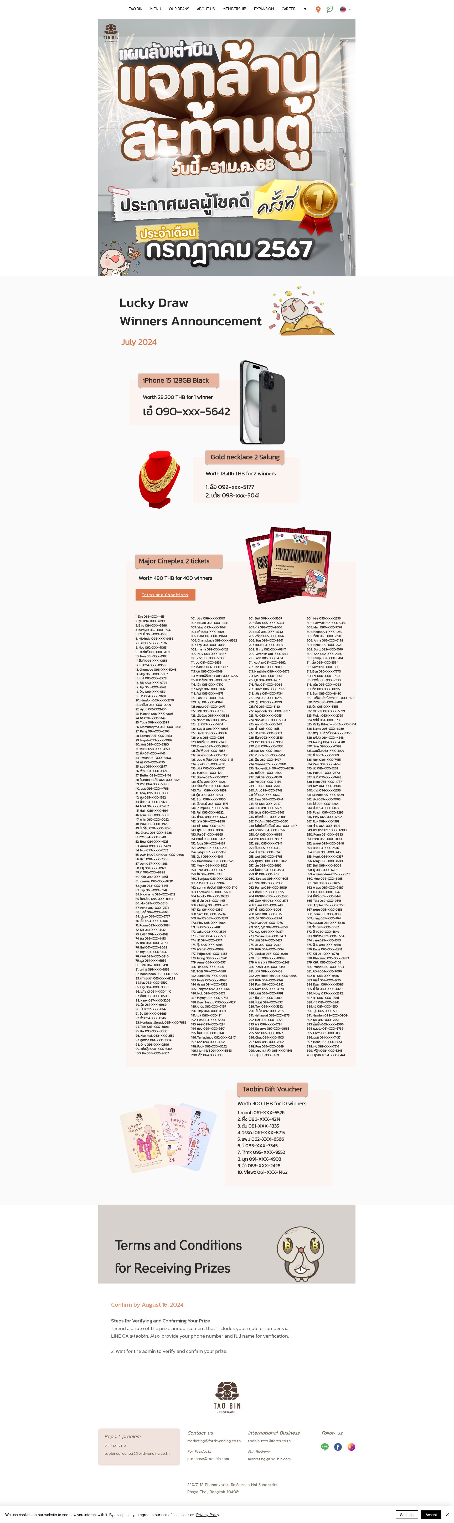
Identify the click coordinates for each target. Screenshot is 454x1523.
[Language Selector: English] (345, 9)
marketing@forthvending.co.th (214, 1441)
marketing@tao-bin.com (269, 1459)
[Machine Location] (318, 9)
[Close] (448, 1514)
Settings (407, 1514)
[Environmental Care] (330, 9)
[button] (165, 595)
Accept (431, 1514)
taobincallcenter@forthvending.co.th (137, 1453)
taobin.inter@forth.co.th (269, 1441)
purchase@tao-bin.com (208, 1459)
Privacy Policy (207, 1514)
